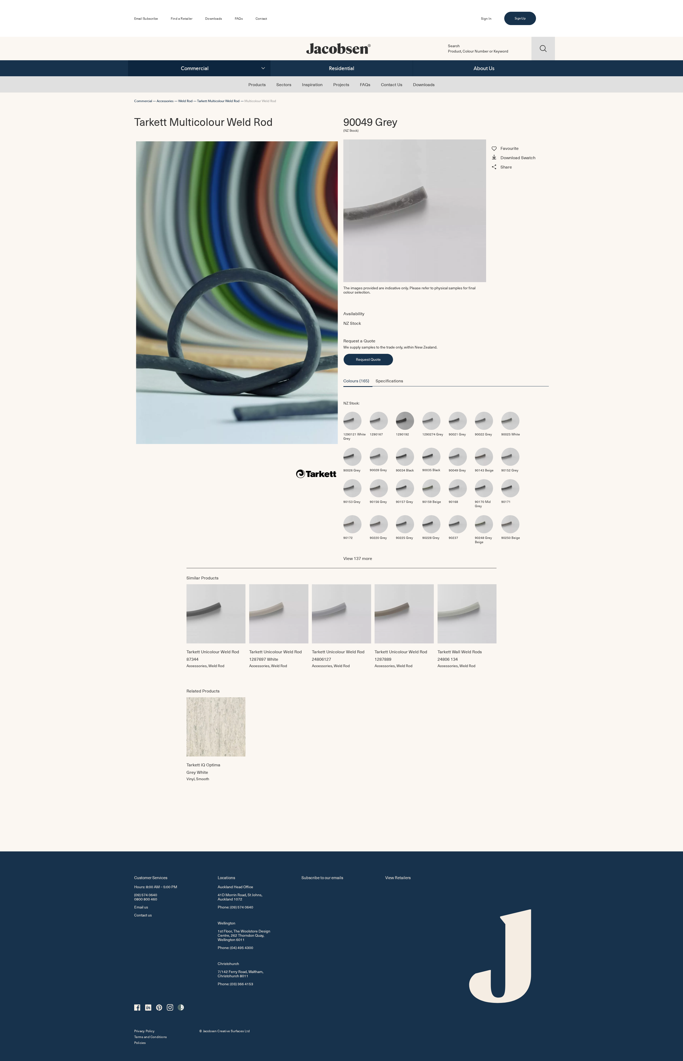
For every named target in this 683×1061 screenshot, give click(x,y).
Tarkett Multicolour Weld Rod (218, 101)
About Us (484, 68)
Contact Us (391, 84)
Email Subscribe (146, 18)
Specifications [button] (389, 380)
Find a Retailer (181, 18)
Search (454, 46)
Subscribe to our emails (322, 877)
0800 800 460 (145, 899)
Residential (341, 68)
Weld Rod (185, 101)
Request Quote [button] (368, 359)
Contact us (143, 915)
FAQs (239, 18)
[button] (519, 158)
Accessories (165, 101)
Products (257, 84)
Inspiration (312, 84)
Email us (141, 907)
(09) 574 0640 (145, 895)
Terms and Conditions (150, 1037)
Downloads (213, 18)
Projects (341, 84)
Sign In (486, 18)
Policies (140, 1042)
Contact (261, 18)
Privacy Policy (144, 1031)
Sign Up (520, 18)
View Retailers (398, 877)
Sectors (283, 84)
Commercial (195, 68)
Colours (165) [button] (356, 380)
